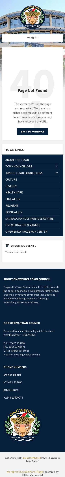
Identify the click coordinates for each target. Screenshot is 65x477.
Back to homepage (32, 131)
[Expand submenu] (57, 166)
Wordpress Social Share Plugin (25, 472)
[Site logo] (32, 17)
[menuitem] (32, 160)
